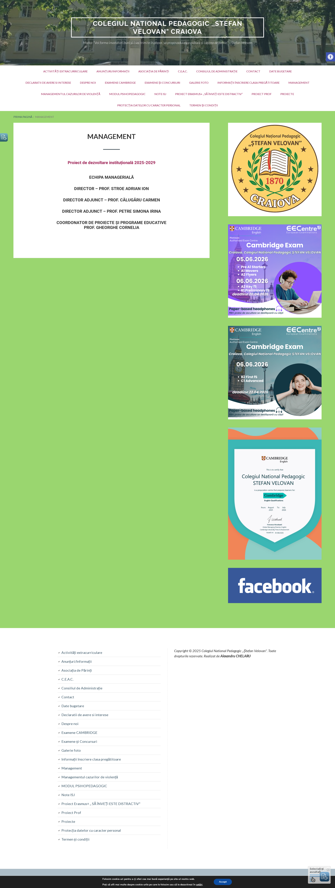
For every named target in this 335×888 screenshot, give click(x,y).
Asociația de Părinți (153, 71)
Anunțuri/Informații (112, 71)
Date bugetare (280, 71)
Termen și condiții (203, 105)
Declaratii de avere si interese (48, 82)
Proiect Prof (261, 94)
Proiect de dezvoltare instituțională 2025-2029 (111, 162)
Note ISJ (160, 94)
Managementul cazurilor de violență (70, 94)
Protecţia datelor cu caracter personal (148, 105)
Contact (253, 71)
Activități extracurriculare (65, 71)
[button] (330, 56)
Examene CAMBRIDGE (120, 82)
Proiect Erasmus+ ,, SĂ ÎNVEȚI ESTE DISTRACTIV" (100, 804)
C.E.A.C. (182, 71)
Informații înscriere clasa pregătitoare (248, 82)
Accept (223, 881)
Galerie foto (199, 82)
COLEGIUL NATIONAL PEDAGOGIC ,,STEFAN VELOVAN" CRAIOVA (167, 27)
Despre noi (88, 82)
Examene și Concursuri (162, 82)
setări (199, 884)
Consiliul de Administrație (216, 71)
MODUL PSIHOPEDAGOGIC (127, 94)
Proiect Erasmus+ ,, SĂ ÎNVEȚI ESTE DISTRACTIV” (209, 94)
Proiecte (287, 94)
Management (299, 82)
